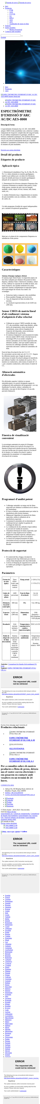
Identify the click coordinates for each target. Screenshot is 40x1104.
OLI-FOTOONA (16, 749)
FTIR (11, 10)
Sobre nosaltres (10, 28)
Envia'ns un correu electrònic (10, 150)
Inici (6, 6)
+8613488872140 (11, 825)
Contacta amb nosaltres (13, 31)
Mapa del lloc (11, 812)
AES (11, 20)
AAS (11, 12)
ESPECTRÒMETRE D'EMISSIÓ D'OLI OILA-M (22, 739)
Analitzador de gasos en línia (19, 24)
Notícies (8, 26)
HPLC (11, 18)
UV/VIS (12, 14)
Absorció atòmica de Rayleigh (14, 817)
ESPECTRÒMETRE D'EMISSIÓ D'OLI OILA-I (21, 760)
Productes (8, 8)
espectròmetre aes (7, 814)
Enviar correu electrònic (9, 823)
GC (10, 16)
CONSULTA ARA (7, 785)
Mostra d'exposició (15, 30)
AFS (11, 22)
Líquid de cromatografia (22, 814)
